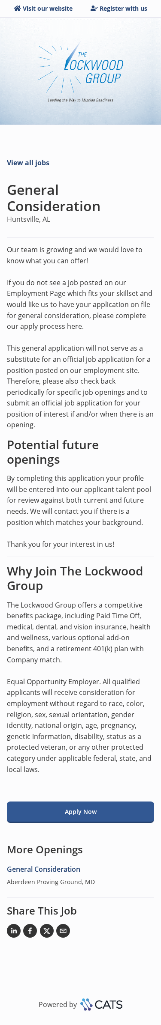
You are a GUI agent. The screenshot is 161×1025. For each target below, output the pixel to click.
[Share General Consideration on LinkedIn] (14, 932)
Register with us (123, 8)
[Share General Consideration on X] (47, 932)
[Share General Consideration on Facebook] (30, 932)
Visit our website (48, 8)
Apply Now (81, 811)
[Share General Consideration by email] (63, 932)
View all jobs (28, 162)
